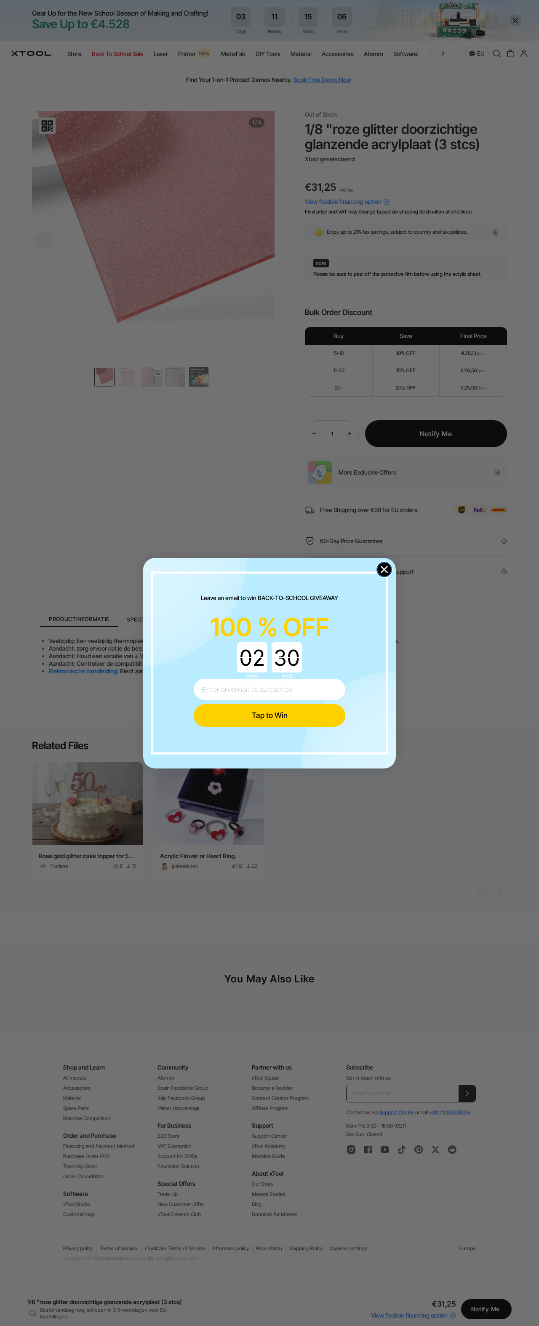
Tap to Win (270, 715)
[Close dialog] (384, 569)
